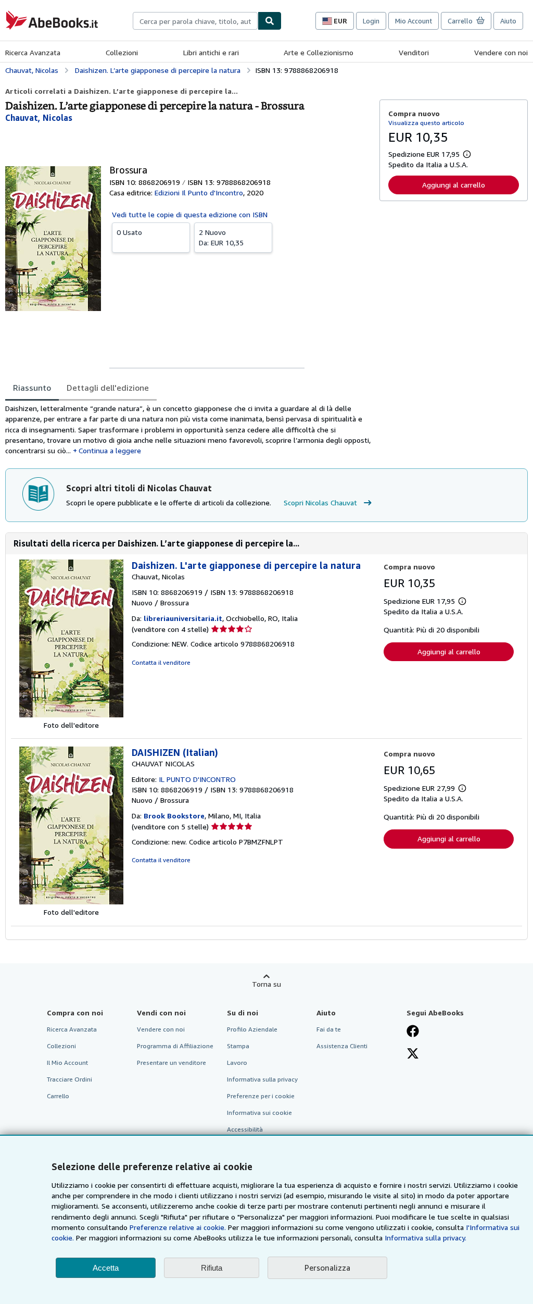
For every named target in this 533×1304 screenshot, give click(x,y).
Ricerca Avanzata (32, 52)
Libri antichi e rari (211, 52)
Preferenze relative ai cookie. (178, 1227)
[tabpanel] (188, 429)
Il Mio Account (67, 1062)
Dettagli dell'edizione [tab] (108, 387)
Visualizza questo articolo (426, 123)
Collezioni (122, 52)
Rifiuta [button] (211, 1267)
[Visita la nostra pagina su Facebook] (413, 1032)
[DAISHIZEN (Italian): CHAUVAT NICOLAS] (71, 901)
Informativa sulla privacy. (425, 1237)
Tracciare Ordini (69, 1079)
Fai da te (328, 1029)
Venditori (414, 52)
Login (371, 21)
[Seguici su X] (413, 1054)
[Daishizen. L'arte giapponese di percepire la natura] (71, 714)
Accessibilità (245, 1129)
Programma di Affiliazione (175, 1046)
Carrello (58, 1096)
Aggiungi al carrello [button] (453, 184)
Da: (221, 237)
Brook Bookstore (174, 815)
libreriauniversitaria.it (183, 618)
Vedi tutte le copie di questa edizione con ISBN (190, 214)
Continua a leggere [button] (110, 450)
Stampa (238, 1046)
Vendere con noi (501, 52)
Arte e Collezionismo (318, 52)
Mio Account (413, 21)
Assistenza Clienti (341, 1046)
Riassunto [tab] (32, 387)
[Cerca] (269, 21)
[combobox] (195, 21)
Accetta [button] (106, 1267)
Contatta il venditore (161, 662)
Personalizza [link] (327, 1267)
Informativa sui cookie (259, 1112)
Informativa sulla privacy (262, 1079)
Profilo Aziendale (252, 1029)
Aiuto (508, 21)
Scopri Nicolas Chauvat (320, 502)
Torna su (266, 983)
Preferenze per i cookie (261, 1096)
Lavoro (237, 1062)
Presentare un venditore (171, 1062)
